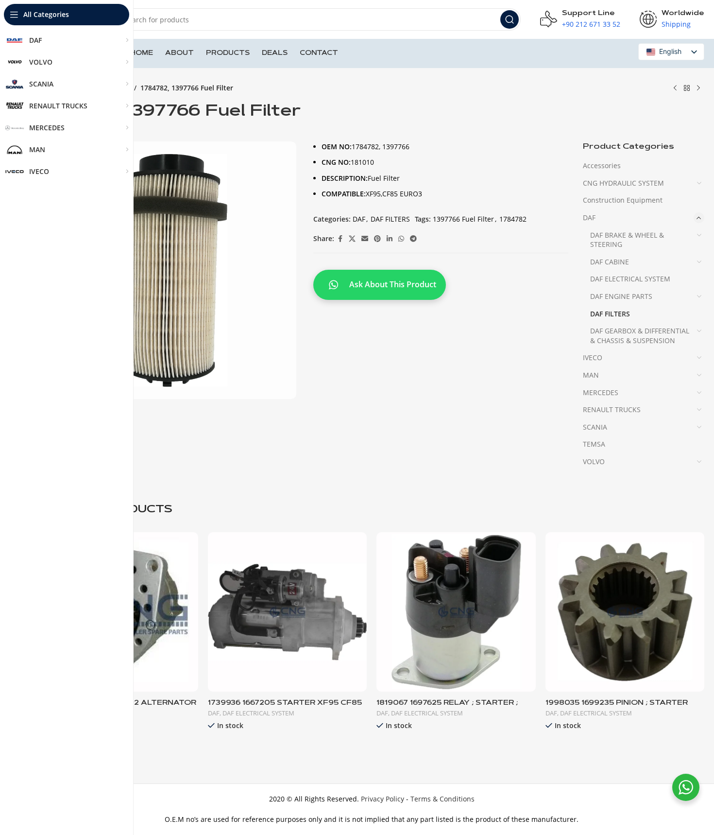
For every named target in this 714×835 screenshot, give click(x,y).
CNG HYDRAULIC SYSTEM (623, 183)
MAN (591, 375)
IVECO (592, 357)
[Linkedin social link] (389, 238)
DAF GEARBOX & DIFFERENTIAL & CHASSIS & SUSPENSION (639, 335)
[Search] (509, 19)
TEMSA (594, 444)
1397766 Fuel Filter (463, 219)
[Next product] (698, 88)
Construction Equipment (623, 200)
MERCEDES (600, 392)
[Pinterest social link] (377, 238)
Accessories (602, 165)
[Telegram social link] (413, 238)
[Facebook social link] (340, 238)
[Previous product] (675, 88)
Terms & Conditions (442, 798)
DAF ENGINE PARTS (621, 296)
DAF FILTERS (390, 219)
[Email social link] (364, 238)
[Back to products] (687, 88)
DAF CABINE (609, 261)
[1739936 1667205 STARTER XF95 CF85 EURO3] (287, 612)
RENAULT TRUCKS (612, 409)
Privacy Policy (382, 798)
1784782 (513, 219)
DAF (359, 219)
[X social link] (352, 238)
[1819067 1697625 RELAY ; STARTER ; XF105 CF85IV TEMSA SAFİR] (456, 612)
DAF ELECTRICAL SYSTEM (630, 278)
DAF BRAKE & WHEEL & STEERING (627, 239)
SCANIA (595, 427)
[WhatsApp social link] (401, 238)
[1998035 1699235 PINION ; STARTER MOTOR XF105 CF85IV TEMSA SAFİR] (625, 612)
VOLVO (594, 461)
